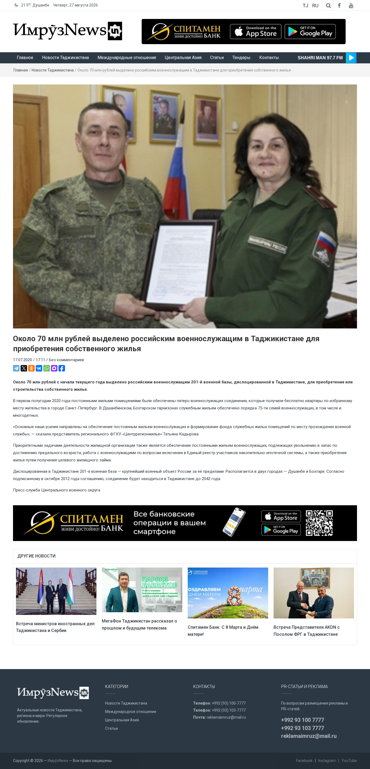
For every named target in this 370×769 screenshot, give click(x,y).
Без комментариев (66, 359)
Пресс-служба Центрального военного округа (56, 490)
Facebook (304, 760)
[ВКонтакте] (39, 368)
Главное (25, 57)
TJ (305, 5)
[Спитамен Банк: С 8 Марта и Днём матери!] (228, 592)
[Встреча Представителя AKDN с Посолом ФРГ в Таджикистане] (314, 592)
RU (315, 5)
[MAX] (54, 368)
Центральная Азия (183, 57)
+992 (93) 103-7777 (229, 710)
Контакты (269, 57)
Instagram (327, 760)
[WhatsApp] (46, 368)
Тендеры (241, 57)
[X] (24, 368)
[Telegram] (16, 368)
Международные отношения (127, 57)
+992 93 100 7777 (302, 720)
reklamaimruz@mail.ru (226, 717)
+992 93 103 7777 (302, 728)
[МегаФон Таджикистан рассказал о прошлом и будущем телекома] (142, 589)
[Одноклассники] (31, 368)
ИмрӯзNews (58, 760)
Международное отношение (130, 711)
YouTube (349, 760)
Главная (21, 70)
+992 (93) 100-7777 (229, 703)
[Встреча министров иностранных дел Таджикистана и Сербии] (56, 590)
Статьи (217, 57)
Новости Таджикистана (65, 57)
